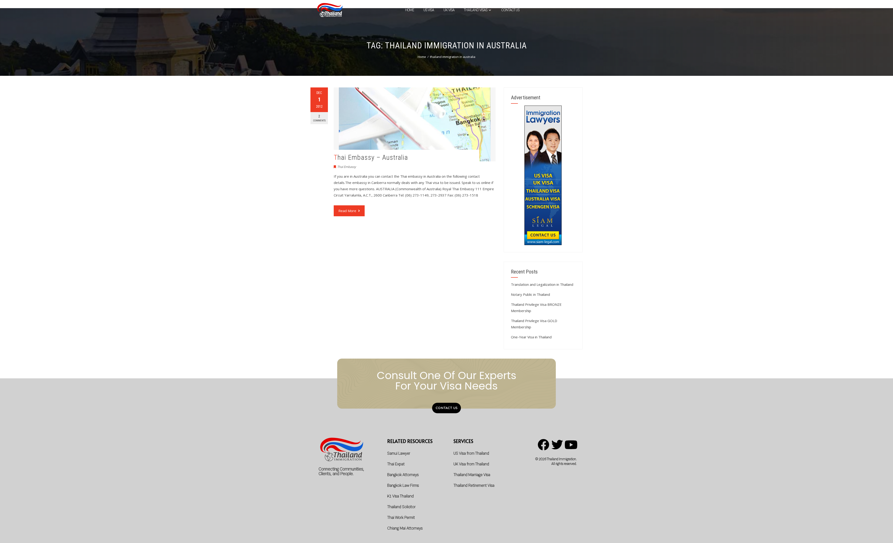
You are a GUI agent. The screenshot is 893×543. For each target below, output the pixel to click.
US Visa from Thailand (471, 453)
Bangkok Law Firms (403, 485)
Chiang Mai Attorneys (405, 528)
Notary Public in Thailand (530, 294)
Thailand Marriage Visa (471, 474)
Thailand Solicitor (401, 506)
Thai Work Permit (401, 517)
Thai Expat (396, 464)
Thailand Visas (475, 10)
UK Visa (449, 10)
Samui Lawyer (398, 453)
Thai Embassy (346, 167)
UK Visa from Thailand (471, 464)
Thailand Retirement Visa (473, 485)
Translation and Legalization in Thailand (542, 284)
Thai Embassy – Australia (371, 157)
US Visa (428, 10)
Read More (347, 210)
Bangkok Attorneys (403, 474)
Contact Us (510, 10)
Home (409, 10)
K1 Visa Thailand (400, 496)
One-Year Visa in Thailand (531, 337)
